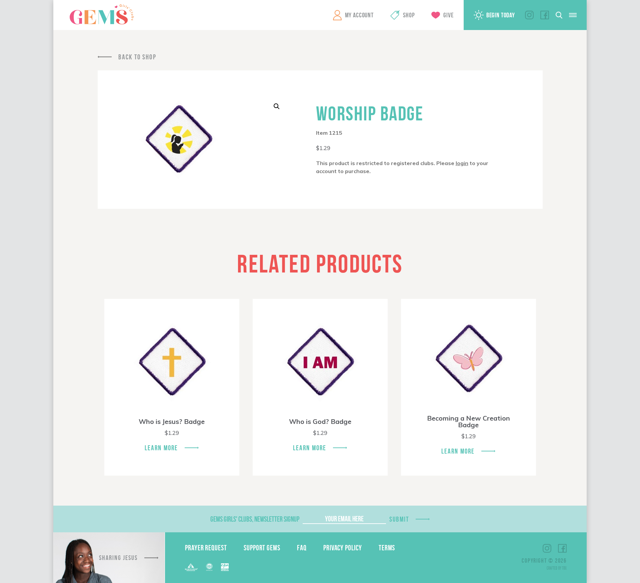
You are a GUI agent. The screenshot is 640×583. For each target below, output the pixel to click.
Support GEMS (262, 548)
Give (448, 15)
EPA (225, 567)
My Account (359, 15)
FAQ (302, 548)
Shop (409, 15)
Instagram (529, 15)
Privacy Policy (342, 548)
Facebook (544, 15)
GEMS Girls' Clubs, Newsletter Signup (254, 519)
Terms (387, 548)
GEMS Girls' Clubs (101, 14)
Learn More (161, 447)
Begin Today (500, 15)
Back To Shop (137, 56)
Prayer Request (206, 548)
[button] (277, 106)
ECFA (209, 567)
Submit (399, 519)
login (462, 163)
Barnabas (191, 567)
